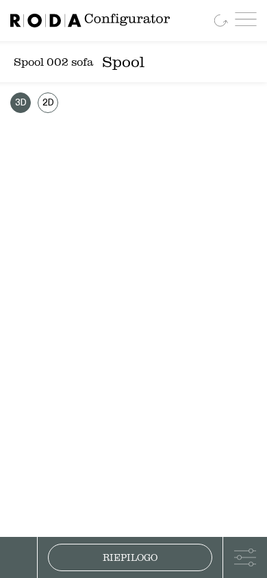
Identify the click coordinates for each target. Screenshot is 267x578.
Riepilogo (130, 557)
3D (21, 103)
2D (48, 103)
